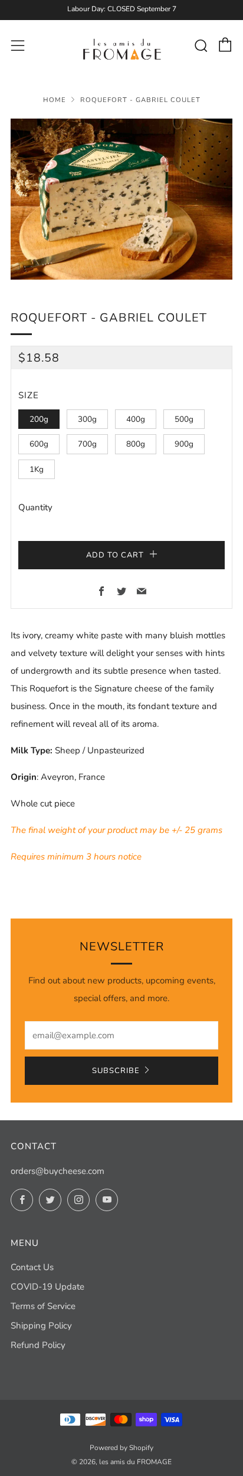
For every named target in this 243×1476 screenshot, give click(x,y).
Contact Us (32, 1267)
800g (135, 444)
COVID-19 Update (47, 1287)
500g (184, 419)
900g (184, 444)
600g (38, 444)
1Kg (36, 469)
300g (87, 419)
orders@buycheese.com (57, 1171)
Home (54, 100)
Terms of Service (43, 1306)
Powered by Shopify (121, 1447)
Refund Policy (38, 1345)
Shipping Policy (41, 1325)
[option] (121, 199)
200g (38, 419)
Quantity (35, 507)
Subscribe (116, 1070)
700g (87, 444)
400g (135, 419)
